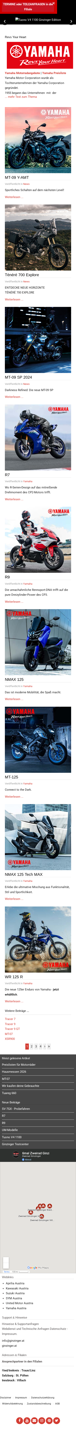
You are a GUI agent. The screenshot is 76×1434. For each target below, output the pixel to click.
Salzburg (8, 1375)
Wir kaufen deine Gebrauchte (20, 1086)
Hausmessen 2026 (14, 1071)
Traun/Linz (28, 1370)
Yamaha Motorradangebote (22, 73)
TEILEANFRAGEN (34, 4)
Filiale (28, 9)
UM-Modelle (10, 1130)
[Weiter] (44, 1047)
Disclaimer (5, 1397)
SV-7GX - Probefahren (16, 1109)
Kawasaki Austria (17, 1288)
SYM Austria (14, 1298)
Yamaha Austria (16, 1308)
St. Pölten (22, 1375)
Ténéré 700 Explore (22, 275)
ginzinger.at (9, 1346)
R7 (7, 475)
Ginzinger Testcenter (15, 1144)
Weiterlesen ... (14, 197)
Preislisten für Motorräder (18, 1064)
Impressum (21, 1397)
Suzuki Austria (15, 1293)
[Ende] (49, 1047)
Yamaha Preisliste (54, 73)
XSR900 (10, 1039)
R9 (7, 577)
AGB (57, 1403)
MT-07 (9, 1034)
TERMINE (9, 4)
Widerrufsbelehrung (12, 1403)
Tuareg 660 (9, 1093)
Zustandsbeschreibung (39, 1403)
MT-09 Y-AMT (17, 177)
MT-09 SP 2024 (18, 377)
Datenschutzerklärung (42, 1397)
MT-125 (11, 777)
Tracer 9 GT (12, 1029)
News (26, 184)
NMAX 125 (14, 679)
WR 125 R (14, 977)
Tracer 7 (10, 1019)
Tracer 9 (10, 1024)
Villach (21, 1380)
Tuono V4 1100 (11, 1137)
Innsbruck (8, 1380)
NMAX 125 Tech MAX (23, 874)
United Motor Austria (19, 1303)
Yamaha (27, 481)
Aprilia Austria (15, 1283)
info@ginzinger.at (13, 1340)
